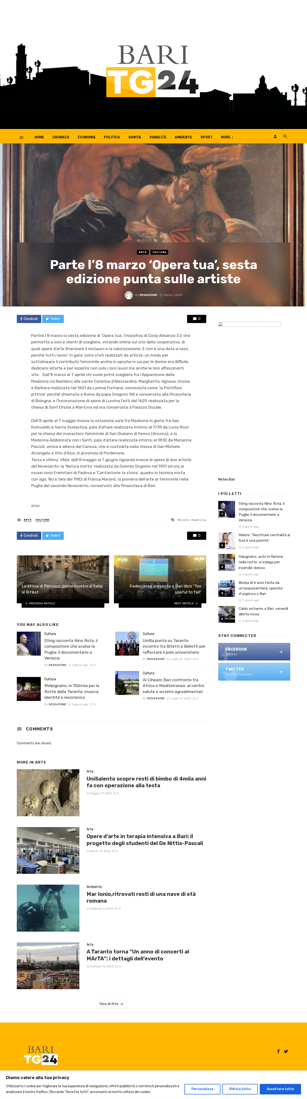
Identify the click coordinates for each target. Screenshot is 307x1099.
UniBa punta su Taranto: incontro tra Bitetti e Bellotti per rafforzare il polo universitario (174, 646)
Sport (207, 137)
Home (39, 137)
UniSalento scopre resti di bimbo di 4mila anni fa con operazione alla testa (146, 782)
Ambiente (183, 137)
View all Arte (108, 1004)
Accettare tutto (280, 1089)
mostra (184, 520)
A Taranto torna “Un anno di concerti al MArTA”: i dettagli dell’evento (138, 955)
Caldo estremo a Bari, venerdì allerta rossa (263, 611)
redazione (148, 295)
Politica (112, 137)
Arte (143, 252)
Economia (86, 137)
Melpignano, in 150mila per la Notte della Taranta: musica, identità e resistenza (71, 691)
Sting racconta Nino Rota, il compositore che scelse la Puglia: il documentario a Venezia (71, 649)
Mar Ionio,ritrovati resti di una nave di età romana (141, 897)
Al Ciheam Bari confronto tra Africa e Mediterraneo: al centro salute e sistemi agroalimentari (173, 685)
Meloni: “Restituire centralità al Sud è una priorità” (264, 538)
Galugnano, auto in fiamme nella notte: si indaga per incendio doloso (261, 562)
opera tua (199, 520)
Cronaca (61, 137)
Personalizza (202, 1089)
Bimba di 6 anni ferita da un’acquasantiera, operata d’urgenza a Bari (261, 588)
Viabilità (157, 137)
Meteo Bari (226, 479)
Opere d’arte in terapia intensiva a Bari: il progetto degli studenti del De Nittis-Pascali (145, 839)
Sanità (134, 137)
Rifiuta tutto (240, 1089)
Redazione (57, 665)
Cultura (159, 252)
